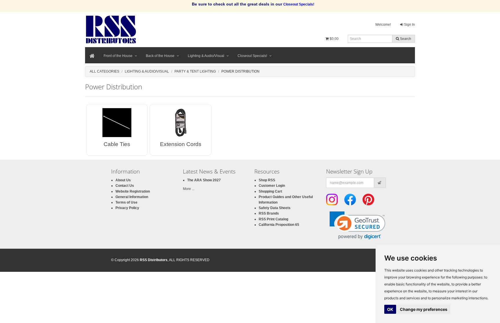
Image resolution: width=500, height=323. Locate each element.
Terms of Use (126, 202)
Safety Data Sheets (275, 208)
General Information (131, 197)
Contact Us (124, 186)
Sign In (409, 25)
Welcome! (383, 25)
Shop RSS (267, 180)
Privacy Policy (127, 208)
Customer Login (272, 186)
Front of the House (118, 56)
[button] (357, 225)
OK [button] (390, 309)
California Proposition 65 (279, 225)
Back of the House (160, 56)
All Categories (104, 71)
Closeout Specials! (252, 56)
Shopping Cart (270, 191)
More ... (188, 189)
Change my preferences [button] (423, 309)
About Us (123, 180)
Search (405, 39)
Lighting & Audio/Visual (206, 56)
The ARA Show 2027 (204, 180)
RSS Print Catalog (273, 219)
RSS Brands (269, 213)
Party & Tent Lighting (195, 71)
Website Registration (132, 191)
